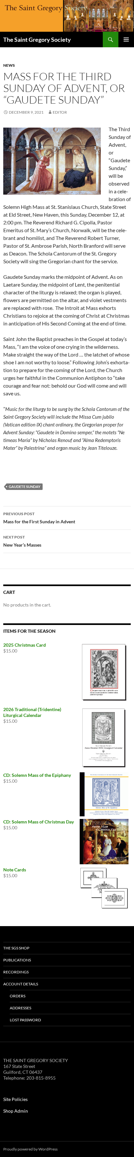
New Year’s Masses (22, 541)
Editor (60, 112)
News (9, 65)
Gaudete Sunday (24, 486)
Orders (17, 995)
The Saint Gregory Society (37, 39)
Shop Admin (15, 1111)
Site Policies (15, 1099)
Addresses (20, 1007)
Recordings (16, 972)
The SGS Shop (16, 948)
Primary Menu (126, 39)
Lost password (25, 1019)
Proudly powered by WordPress (30, 1149)
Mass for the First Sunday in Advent (39, 517)
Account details (20, 983)
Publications (17, 960)
